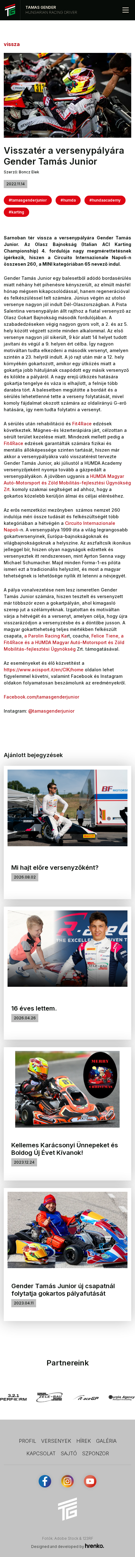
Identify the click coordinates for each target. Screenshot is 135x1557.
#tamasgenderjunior (28, 200)
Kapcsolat (41, 1453)
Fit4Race (82, 423)
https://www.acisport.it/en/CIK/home (44, 669)
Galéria (106, 1441)
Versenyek (56, 1441)
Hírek (83, 1441)
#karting (16, 212)
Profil (27, 1441)
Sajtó (69, 1453)
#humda (68, 200)
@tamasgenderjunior (51, 711)
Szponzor (95, 1453)
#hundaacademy (105, 200)
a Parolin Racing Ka (45, 635)
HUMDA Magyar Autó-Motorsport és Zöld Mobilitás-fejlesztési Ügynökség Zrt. (67, 483)
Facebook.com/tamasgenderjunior (41, 696)
